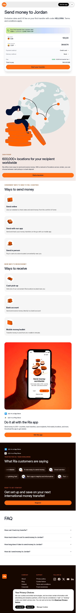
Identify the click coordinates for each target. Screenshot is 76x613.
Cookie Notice (40, 580)
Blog (23, 580)
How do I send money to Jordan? (17, 549)
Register (38, 503)
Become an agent (27, 588)
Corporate (25, 585)
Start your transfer (38, 67)
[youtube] (67, 577)
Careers (24, 582)
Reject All (29, 607)
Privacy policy (40, 577)
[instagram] (53, 577)
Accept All (18, 607)
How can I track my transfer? (15, 527)
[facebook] (58, 577)
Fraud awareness (41, 585)
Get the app (63, 4)
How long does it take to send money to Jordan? (23, 542)
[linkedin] (53, 582)
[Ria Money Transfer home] (4, 4)
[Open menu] (72, 4)
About (24, 577)
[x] (62, 577)
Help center (39, 588)
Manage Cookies (41, 607)
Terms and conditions (43, 582)
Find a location (38, 175)
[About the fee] (69, 59)
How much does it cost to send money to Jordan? (23, 534)
